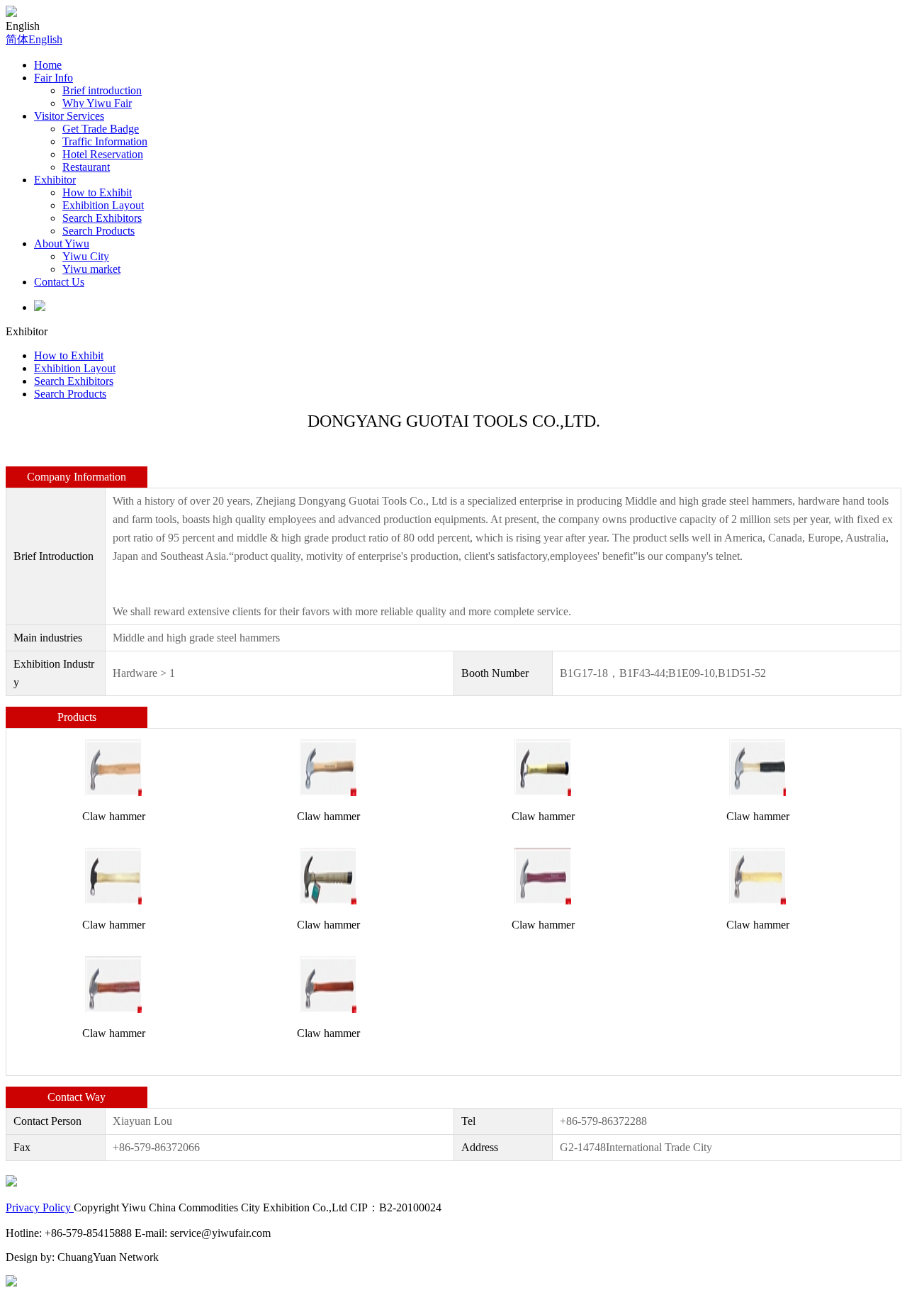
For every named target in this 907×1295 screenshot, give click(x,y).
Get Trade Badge (100, 129)
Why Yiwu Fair (97, 103)
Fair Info (53, 78)
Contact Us (59, 282)
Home (48, 65)
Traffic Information (104, 141)
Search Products (98, 231)
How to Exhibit (97, 192)
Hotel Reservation (102, 154)
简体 (17, 39)
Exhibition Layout (103, 205)
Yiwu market (91, 269)
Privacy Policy (40, 1207)
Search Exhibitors (102, 218)
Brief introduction (102, 90)
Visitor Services (69, 116)
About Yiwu (61, 243)
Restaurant (86, 167)
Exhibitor (55, 180)
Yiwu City (85, 256)
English (45, 39)
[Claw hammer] (113, 767)
